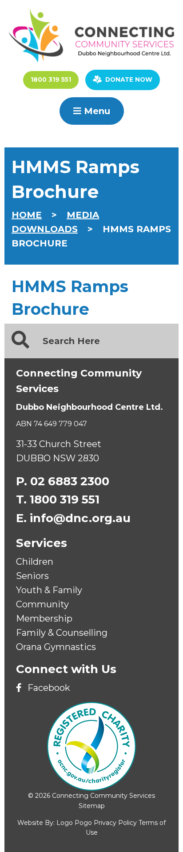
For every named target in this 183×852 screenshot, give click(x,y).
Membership (44, 618)
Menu (95, 111)
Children (34, 561)
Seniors (32, 576)
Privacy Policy (115, 823)
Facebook (47, 687)
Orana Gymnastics (56, 647)
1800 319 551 (51, 79)
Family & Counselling (61, 632)
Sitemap (92, 806)
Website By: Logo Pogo (54, 823)
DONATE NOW (128, 79)
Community (42, 604)
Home (27, 215)
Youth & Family (49, 590)
